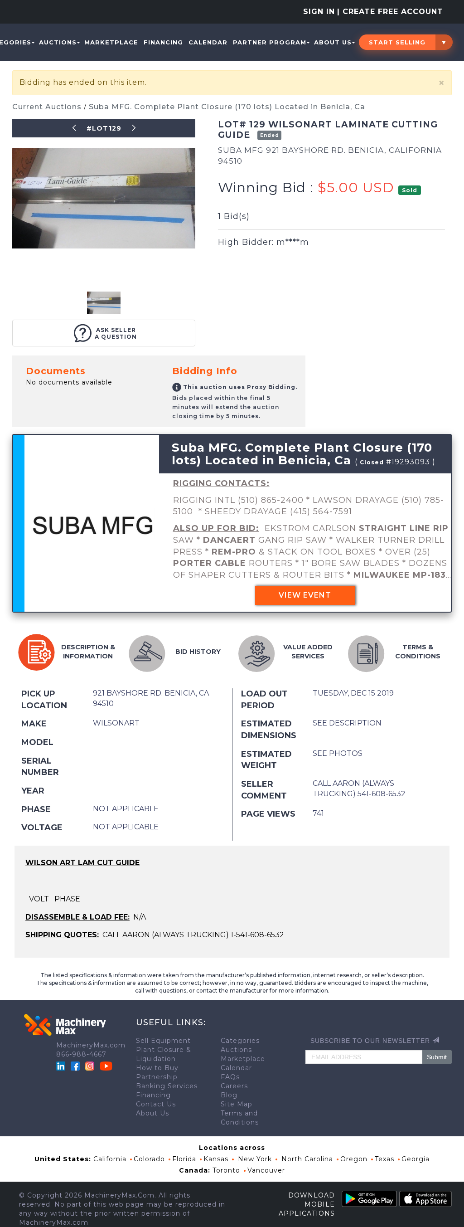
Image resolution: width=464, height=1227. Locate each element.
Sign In (319, 11)
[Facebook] (75, 1065)
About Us (333, 42)
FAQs (230, 1077)
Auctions (58, 42)
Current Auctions (48, 106)
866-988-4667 (81, 1054)
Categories (240, 1041)
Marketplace (111, 42)
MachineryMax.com (91, 1045)
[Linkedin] (62, 1065)
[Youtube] (106, 1065)
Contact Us (156, 1104)
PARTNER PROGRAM (269, 42)
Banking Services (167, 1086)
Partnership (157, 1077)
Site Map (236, 1104)
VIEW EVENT (305, 595)
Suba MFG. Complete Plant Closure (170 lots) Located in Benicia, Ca (227, 106)
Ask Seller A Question (116, 333)
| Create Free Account (390, 11)
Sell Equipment (163, 1041)
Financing (163, 42)
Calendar (207, 42)
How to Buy (157, 1068)
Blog (229, 1095)
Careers (234, 1086)
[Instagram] (91, 1065)
